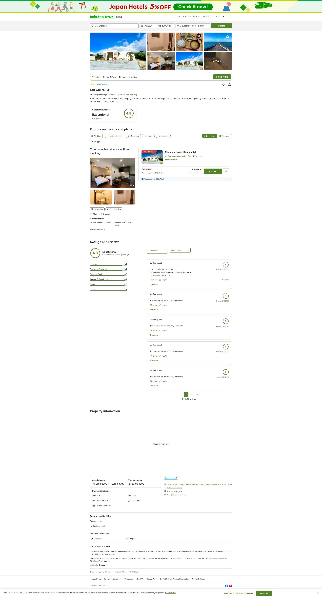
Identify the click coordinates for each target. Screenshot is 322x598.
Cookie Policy (170, 593)
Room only (134, 136)
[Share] (229, 84)
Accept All (264, 593)
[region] (161, 593)
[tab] (209, 136)
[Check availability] (226, 171)
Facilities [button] (133, 77)
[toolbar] (157, 25)
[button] (102, 17)
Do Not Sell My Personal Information (238, 593)
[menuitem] (189, 16)
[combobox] (114, 25)
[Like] (223, 84)
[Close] (318, 593)
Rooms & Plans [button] (109, 77)
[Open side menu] (230, 17)
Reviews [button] (122, 77)
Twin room (148, 136)
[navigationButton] (180, 394)
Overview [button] (96, 77)
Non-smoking (163, 136)
